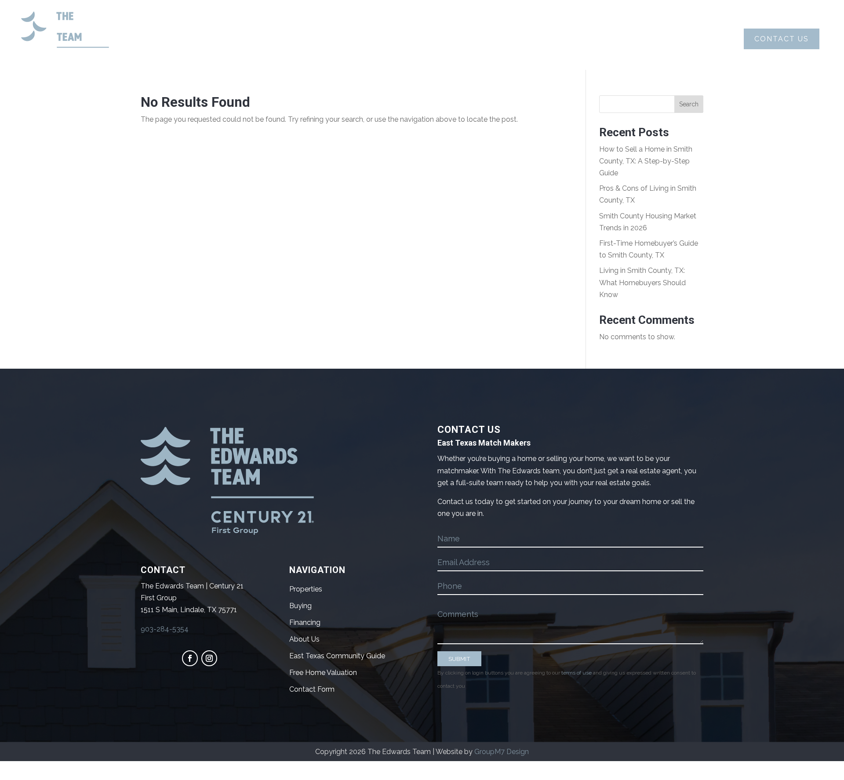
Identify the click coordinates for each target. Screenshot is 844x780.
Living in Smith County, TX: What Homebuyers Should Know (642, 282)
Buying (361, 39)
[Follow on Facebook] (190, 658)
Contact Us (781, 39)
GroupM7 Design (501, 751)
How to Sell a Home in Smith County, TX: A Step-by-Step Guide (645, 161)
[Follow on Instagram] (209, 658)
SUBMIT (459, 658)
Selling (426, 39)
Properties (502, 39)
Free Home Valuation (323, 672)
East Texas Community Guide (337, 656)
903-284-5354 (165, 629)
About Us (301, 39)
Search (688, 104)
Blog (561, 39)
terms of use (576, 673)
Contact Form (312, 689)
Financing (304, 622)
